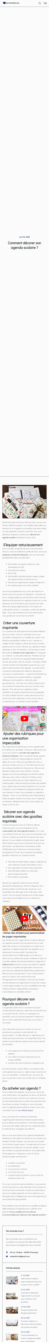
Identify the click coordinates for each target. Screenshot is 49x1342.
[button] (40, 3)
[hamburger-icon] (45, 3)
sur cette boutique (25, 1110)
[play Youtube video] (24, 718)
